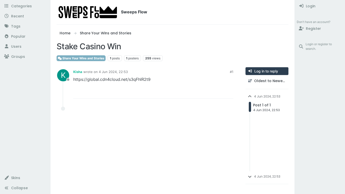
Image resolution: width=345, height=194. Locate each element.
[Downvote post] (219, 92)
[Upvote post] (201, 92)
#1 (231, 72)
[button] (25, 178)
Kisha (77, 72)
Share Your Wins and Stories (83, 58)
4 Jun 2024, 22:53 (113, 72)
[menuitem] (320, 6)
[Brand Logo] (88, 12)
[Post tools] (229, 92)
